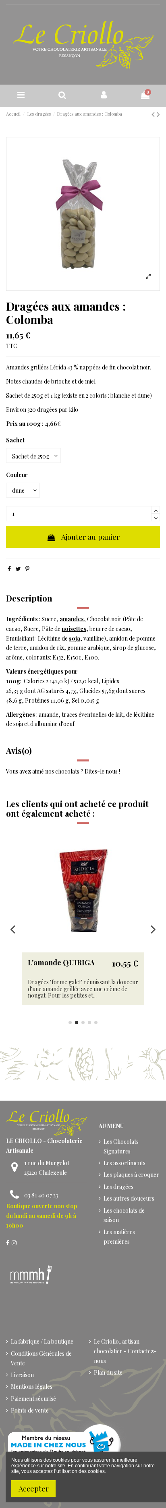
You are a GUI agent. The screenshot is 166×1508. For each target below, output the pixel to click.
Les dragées (118, 1187)
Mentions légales (31, 1386)
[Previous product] (154, 113)
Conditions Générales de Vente (41, 1358)
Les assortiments (124, 1163)
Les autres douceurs (129, 1198)
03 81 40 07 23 (41, 1195)
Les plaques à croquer (131, 1174)
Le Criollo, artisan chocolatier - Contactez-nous (125, 1351)
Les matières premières (119, 1236)
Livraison (22, 1375)
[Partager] (9, 569)
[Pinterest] (27, 569)
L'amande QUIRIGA (61, 962)
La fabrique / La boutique (42, 1341)
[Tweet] (18, 569)
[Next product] (158, 113)
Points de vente (30, 1410)
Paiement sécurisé (33, 1398)
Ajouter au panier (90, 537)
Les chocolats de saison (124, 1215)
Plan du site (108, 1372)
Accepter (34, 1488)
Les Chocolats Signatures (121, 1146)
